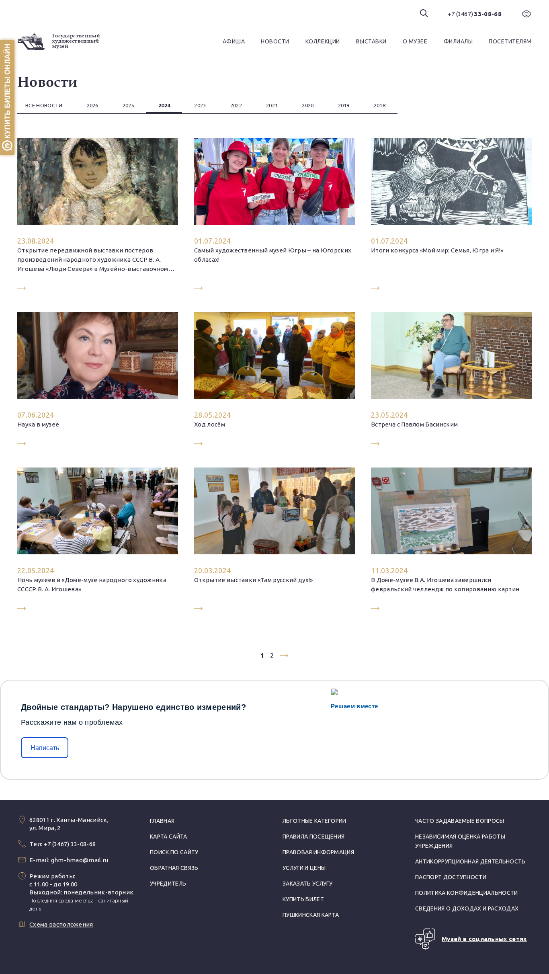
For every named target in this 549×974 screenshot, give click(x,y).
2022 (236, 105)
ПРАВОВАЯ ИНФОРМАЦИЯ (318, 852)
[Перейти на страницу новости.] (97, 215)
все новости (44, 105)
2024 (164, 105)
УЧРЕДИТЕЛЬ (168, 883)
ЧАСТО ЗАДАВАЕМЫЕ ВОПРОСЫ (459, 821)
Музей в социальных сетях (484, 938)
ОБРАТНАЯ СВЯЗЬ (174, 868)
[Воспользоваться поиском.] (424, 14)
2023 (200, 105)
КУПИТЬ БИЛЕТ (303, 899)
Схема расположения (61, 924)
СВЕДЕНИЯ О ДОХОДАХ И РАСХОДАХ (466, 908)
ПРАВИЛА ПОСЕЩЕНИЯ (313, 836)
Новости (275, 41)
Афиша (234, 41)
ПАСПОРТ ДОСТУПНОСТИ (450, 877)
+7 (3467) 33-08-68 (70, 844)
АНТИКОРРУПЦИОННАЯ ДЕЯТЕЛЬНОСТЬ (470, 861)
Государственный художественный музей (76, 41)
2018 (379, 105)
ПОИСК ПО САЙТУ (174, 852)
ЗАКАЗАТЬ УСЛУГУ (308, 883)
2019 (344, 105)
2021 (272, 105)
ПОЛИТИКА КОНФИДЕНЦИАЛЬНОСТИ (466, 893)
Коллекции (322, 41)
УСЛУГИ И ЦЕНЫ (304, 868)
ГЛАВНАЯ (162, 821)
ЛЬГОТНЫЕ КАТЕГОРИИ (314, 821)
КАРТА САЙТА (168, 836)
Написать (45, 747)
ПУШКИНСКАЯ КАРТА (311, 915)
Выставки (371, 41)
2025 (128, 105)
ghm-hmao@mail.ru (80, 860)
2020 (307, 105)
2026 (92, 105)
